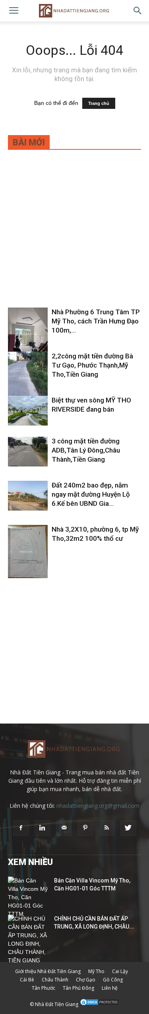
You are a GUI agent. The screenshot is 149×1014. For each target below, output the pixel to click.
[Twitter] (128, 828)
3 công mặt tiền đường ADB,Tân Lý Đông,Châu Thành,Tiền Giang (86, 450)
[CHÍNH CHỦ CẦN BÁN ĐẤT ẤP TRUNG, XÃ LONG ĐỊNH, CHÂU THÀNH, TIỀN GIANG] (28, 940)
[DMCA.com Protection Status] (99, 1004)
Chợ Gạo (85, 979)
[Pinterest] (85, 828)
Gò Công (113, 979)
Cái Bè (27, 979)
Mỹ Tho (96, 971)
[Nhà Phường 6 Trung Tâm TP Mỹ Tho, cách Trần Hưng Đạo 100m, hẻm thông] (28, 334)
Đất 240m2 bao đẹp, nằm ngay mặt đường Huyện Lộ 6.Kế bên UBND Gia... (91, 494)
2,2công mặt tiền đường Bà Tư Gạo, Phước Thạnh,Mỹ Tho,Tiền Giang (92, 365)
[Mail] (64, 828)
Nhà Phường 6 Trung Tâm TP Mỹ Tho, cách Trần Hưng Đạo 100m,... (96, 321)
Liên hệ (110, 988)
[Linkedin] (42, 828)
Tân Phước (43, 988)
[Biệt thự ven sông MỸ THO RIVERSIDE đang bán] (28, 411)
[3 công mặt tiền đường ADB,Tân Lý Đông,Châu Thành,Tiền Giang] (28, 451)
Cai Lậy (120, 971)
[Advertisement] (74, 234)
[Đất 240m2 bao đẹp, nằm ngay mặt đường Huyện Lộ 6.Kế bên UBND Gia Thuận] (28, 496)
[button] (138, 10)
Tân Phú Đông (78, 988)
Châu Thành (55, 979)
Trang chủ (98, 103)
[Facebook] (21, 828)
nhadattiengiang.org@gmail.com (97, 805)
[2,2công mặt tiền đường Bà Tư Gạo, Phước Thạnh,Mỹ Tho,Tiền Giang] (28, 378)
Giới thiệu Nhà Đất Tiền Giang (48, 971)
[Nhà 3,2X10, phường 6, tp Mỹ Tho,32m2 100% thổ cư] (28, 551)
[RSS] (107, 828)
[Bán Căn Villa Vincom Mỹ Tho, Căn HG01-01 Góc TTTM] (28, 897)
